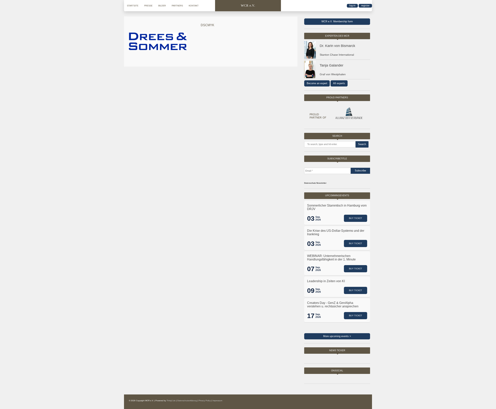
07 (310, 269)
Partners (177, 5)
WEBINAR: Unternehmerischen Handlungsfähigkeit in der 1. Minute (331, 257)
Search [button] (362, 144)
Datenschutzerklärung (187, 400)
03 (310, 218)
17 (310, 315)
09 (310, 290)
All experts (339, 83)
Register (365, 5)
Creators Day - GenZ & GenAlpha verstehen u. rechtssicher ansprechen (332, 304)
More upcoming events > (337, 336)
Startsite (132, 5)
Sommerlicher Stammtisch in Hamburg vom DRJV (337, 207)
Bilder (162, 5)
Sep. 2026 (318, 218)
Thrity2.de (171, 400)
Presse (148, 5)
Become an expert (317, 83)
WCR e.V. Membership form (337, 21)
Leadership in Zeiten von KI (326, 281)
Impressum (217, 400)
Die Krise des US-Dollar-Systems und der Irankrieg (335, 232)
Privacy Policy (205, 400)
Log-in (352, 5)
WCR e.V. (248, 5)
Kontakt (194, 5)
